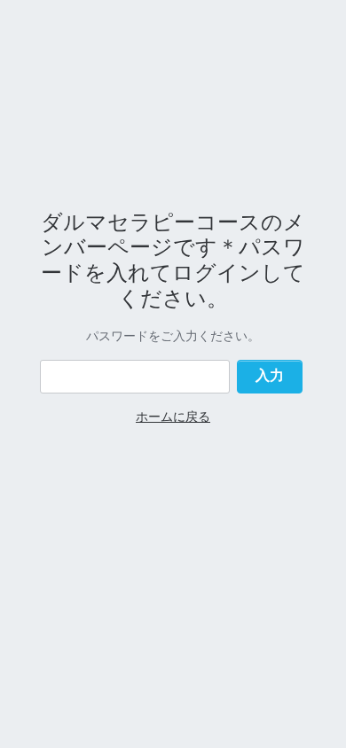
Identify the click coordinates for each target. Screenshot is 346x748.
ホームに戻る (173, 416)
